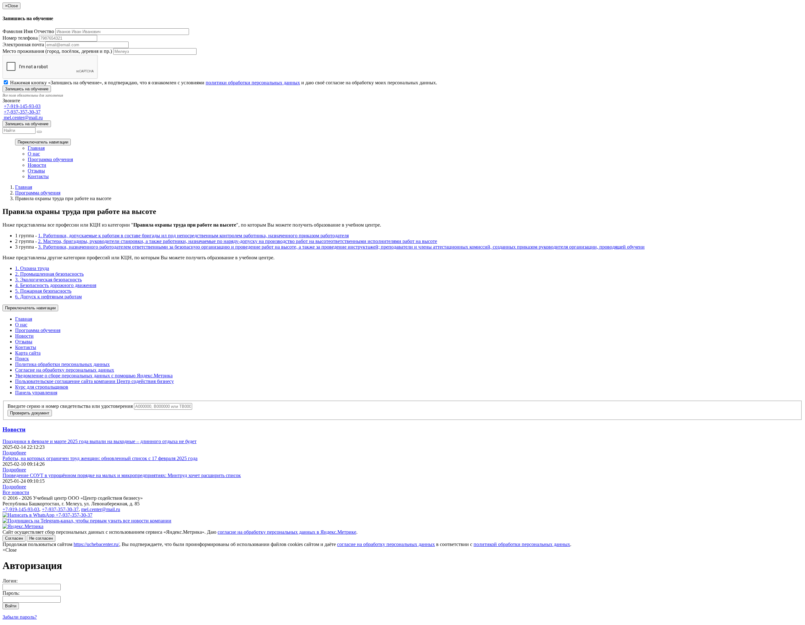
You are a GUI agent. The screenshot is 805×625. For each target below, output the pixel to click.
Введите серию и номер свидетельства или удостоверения (70, 406)
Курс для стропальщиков (41, 387)
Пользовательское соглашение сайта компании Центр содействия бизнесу (94, 381)
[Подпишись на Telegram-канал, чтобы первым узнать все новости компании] (87, 520)
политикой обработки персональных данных (522, 544)
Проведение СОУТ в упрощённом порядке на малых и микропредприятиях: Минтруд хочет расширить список (122, 475)
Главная (36, 148)
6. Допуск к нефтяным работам (48, 296)
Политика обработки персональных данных (62, 364)
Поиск (22, 358)
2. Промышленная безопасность (49, 274)
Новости (37, 165)
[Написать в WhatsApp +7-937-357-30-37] (47, 515)
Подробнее (14, 452)
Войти (10, 606)
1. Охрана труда (32, 268)
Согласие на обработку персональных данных (64, 370)
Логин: (10, 580)
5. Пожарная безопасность (43, 291)
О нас (34, 153)
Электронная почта (23, 44)
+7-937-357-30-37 (22, 112)
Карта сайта (28, 353)
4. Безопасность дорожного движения (55, 285)
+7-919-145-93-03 (22, 106)
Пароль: (11, 593)
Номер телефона (20, 38)
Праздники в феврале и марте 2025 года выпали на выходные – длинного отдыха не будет (100, 441)
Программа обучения (50, 159)
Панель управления (36, 392)
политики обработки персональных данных (253, 82)
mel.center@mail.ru (23, 117)
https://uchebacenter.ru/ (96, 544)
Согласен (14, 538)
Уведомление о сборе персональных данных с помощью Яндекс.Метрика (94, 375)
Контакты (38, 176)
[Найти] (39, 132)
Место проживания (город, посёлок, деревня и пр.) (57, 51)
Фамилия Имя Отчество (28, 31)
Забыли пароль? (20, 617)
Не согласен (41, 538)
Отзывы (36, 170)
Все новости (16, 492)
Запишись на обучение (26, 123)
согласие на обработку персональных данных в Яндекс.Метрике (287, 532)
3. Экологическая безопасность (48, 279)
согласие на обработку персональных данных (386, 544)
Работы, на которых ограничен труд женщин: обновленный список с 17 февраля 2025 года (100, 458)
